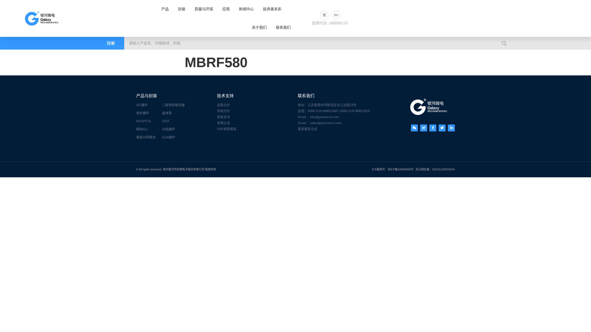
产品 (165, 9)
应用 (226, 9)
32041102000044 (443, 169)
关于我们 (259, 27)
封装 (181, 9)
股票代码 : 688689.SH (330, 23)
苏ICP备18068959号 (400, 169)
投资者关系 (272, 9)
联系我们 (283, 27)
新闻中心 (246, 9)
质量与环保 (204, 9)
